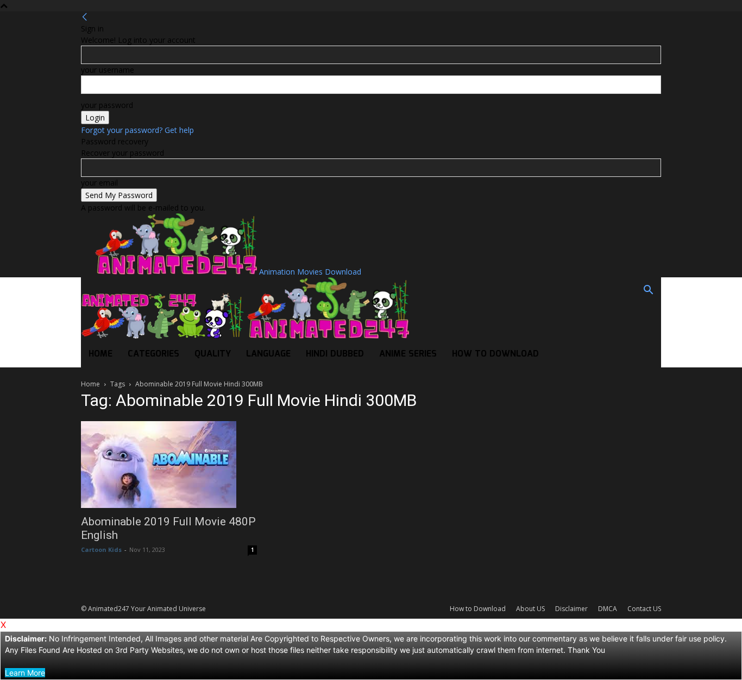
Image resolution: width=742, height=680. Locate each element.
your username (107, 70)
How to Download (495, 354)
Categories (153, 354)
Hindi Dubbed (335, 354)
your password (107, 105)
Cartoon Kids (101, 549)
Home (100, 354)
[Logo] (163, 336)
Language (268, 354)
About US (530, 608)
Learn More (25, 672)
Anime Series (408, 354)
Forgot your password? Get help (137, 130)
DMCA (607, 608)
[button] (648, 291)
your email (99, 182)
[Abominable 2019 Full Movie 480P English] (169, 464)
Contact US (644, 608)
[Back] (85, 17)
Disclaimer (571, 608)
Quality (212, 354)
